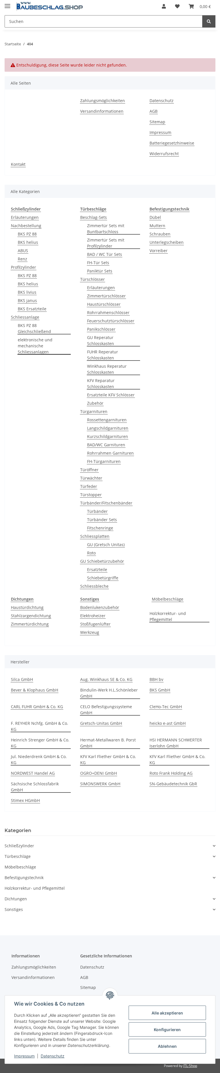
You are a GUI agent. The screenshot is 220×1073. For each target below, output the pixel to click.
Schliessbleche (94, 586)
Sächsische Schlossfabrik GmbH (35, 786)
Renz (22, 259)
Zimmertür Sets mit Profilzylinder (105, 243)
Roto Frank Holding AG (171, 773)
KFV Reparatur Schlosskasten (101, 383)
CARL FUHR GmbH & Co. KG (37, 706)
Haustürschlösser (104, 304)
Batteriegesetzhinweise (172, 143)
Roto (91, 553)
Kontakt (18, 164)
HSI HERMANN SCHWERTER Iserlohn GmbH (176, 743)
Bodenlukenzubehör (99, 607)
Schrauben (160, 234)
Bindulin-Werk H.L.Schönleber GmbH (109, 693)
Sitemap (157, 121)
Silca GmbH (22, 679)
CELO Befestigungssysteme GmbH (106, 709)
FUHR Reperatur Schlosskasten (102, 355)
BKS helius (28, 242)
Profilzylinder (23, 267)
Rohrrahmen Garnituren (110, 453)
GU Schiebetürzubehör (102, 561)
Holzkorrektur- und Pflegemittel (168, 616)
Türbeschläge (18, 856)
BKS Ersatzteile (32, 308)
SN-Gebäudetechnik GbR (173, 783)
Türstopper (91, 494)
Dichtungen (16, 898)
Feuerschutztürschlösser (110, 321)
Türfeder (88, 486)
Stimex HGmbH (25, 800)
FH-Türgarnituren (104, 461)
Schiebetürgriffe (102, 578)
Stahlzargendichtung (31, 615)
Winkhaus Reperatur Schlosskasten (107, 369)
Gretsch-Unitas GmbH (101, 723)
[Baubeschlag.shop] (50, 6)
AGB (154, 111)
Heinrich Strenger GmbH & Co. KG (40, 743)
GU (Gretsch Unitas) (106, 544)
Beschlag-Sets (93, 217)
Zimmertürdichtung (30, 624)
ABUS (23, 250)
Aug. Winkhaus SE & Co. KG (106, 679)
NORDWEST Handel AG (33, 773)
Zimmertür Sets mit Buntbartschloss (105, 228)
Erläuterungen (25, 217)
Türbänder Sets (102, 519)
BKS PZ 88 (27, 234)
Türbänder (97, 511)
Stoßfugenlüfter (95, 624)
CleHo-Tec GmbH (166, 706)
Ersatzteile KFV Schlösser (111, 395)
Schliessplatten (94, 536)
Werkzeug (89, 632)
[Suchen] (208, 21)
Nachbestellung (26, 225)
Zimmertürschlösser (106, 296)
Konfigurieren (167, 1029)
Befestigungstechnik (24, 877)
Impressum (24, 1055)
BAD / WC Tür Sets (104, 254)
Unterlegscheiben (167, 242)
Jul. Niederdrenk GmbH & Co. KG (39, 759)
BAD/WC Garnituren (106, 444)
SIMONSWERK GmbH (100, 783)
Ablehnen (167, 1046)
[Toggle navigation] (7, 3)
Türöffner (89, 469)
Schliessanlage (25, 317)
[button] (163, 6)
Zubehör (95, 403)
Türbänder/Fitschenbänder (106, 503)
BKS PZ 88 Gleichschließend (34, 328)
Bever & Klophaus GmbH (34, 690)
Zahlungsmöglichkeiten (102, 100)
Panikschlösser (101, 329)
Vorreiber (159, 250)
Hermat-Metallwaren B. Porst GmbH (108, 743)
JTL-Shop (190, 1065)
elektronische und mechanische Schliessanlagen (35, 346)
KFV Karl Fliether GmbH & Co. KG (108, 759)
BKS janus (27, 300)
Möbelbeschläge (167, 599)
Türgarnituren (93, 411)
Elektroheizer (92, 615)
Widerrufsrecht (164, 153)
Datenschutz (52, 1055)
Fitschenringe (100, 528)
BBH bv (156, 679)
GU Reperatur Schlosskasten (100, 340)
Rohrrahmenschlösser (108, 312)
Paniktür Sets (99, 271)
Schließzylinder (19, 845)
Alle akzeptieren (167, 1012)
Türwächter (91, 478)
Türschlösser (92, 279)
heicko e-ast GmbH (168, 723)
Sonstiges (14, 909)
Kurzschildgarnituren (107, 436)
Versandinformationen (101, 111)
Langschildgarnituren (107, 428)
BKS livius (27, 292)
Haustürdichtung (27, 607)
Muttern (157, 225)
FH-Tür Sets (98, 262)
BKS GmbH (160, 690)
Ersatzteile (97, 569)
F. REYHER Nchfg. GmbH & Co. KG (39, 726)
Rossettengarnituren (107, 419)
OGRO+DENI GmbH (98, 773)
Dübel (155, 217)
